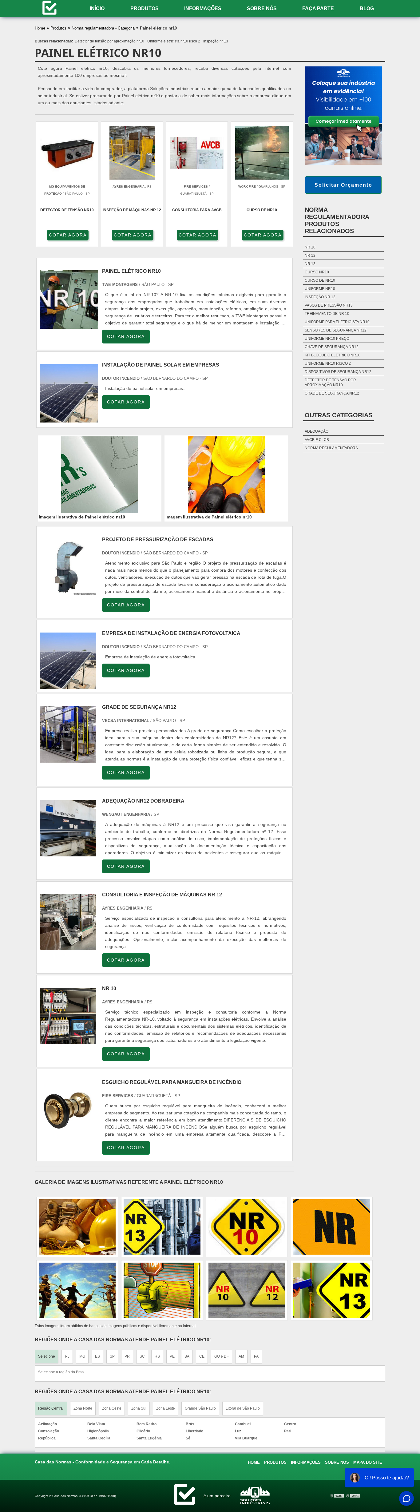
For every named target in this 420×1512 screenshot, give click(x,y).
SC (142, 1356)
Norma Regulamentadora (331, 448)
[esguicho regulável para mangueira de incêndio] (68, 1134)
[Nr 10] (68, 1040)
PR (127, 1356)
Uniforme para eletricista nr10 (337, 322)
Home (254, 1462)
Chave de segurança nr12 (332, 347)
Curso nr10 (317, 272)
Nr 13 (310, 264)
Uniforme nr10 (320, 289)
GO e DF (221, 1356)
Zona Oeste (111, 1408)
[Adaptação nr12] (77, 1290)
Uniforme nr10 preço (327, 338)
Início (97, 8)
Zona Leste (165, 1408)
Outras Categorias (338, 415)
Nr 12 (310, 255)
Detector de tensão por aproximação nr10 (109, 41)
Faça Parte (318, 8)
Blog (367, 8)
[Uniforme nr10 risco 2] (162, 1290)
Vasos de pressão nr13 (329, 305)
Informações (202, 8)
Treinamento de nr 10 (327, 314)
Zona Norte (82, 1408)
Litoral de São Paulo (243, 1408)
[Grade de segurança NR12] (68, 759)
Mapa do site (367, 1462)
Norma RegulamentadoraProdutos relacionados (337, 220)
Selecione (46, 1356)
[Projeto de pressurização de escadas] (68, 591)
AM (241, 1356)
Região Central (51, 1408)
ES (97, 1356)
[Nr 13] (331, 1227)
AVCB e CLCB (317, 440)
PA (256, 1356)
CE (201, 1356)
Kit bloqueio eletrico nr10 (332, 355)
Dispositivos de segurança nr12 (338, 372)
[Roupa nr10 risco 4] (246, 1290)
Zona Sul (138, 1408)
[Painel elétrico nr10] (99, 474)
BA (186, 1356)
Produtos (144, 8)
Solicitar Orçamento (343, 185)
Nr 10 (310, 247)
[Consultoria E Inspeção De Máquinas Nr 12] (68, 946)
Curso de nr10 (320, 280)
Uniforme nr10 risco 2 (328, 363)
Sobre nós (262, 8)
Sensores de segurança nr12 (336, 330)
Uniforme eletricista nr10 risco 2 (173, 41)
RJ (67, 1356)
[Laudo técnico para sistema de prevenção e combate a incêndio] (331, 1290)
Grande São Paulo (200, 1408)
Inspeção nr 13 (215, 41)
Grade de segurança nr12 (332, 393)
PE (172, 1356)
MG (82, 1356)
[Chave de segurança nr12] (162, 1227)
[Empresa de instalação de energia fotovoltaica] (68, 685)
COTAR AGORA (68, 234)
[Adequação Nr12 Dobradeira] (68, 852)
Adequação (316, 431)
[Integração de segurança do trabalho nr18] (246, 1227)
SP (112, 1356)
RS (157, 1356)
